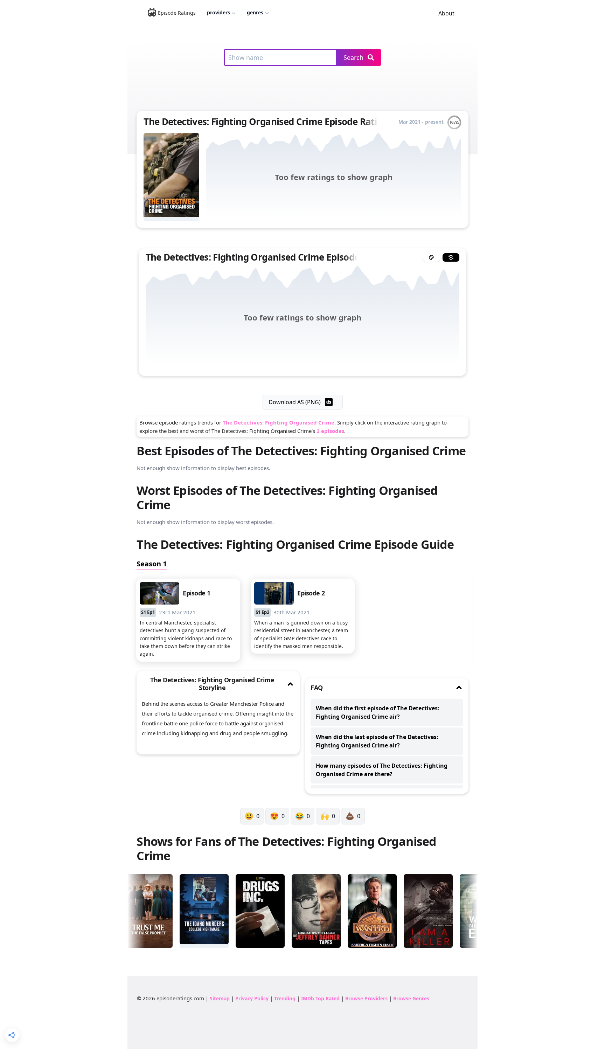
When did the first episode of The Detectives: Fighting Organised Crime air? (377, 712)
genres (255, 12)
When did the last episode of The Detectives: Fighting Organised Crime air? (377, 741)
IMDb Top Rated (320, 998)
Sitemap (220, 998)
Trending (284, 998)
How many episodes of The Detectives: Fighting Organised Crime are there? (381, 770)
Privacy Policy (252, 998)
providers (218, 12)
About (446, 13)
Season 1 (152, 563)
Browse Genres (411, 998)
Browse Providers (366, 998)
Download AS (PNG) (295, 402)
